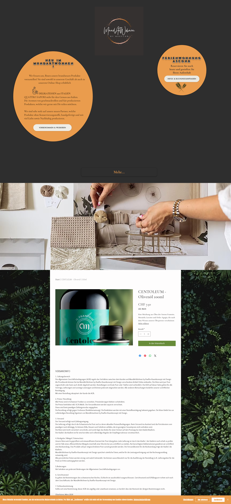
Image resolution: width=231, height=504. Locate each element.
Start (57, 279)
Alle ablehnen (203, 499)
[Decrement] (140, 334)
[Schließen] (227, 500)
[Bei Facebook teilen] (140, 355)
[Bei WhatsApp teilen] (150, 355)
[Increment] (148, 334)
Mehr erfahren (143, 323)
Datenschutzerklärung (142, 499)
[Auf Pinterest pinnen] (145, 355)
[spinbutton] (144, 334)
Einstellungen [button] (188, 499)
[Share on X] (155, 355)
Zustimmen (218, 499)
